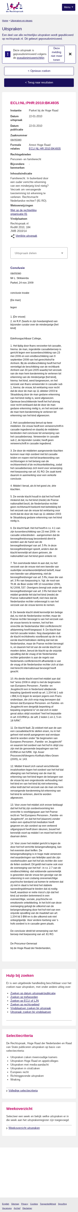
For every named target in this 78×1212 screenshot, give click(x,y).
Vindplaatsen (18, 218)
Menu (67, 7)
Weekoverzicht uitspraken (24, 1127)
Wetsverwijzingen (21, 205)
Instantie (15, 110)
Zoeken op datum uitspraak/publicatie (33, 993)
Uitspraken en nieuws (21, 20)
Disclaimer (27, 1208)
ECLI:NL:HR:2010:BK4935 (45, 148)
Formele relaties (15, 146)
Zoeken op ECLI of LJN (24, 1000)
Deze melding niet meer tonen (56, 54)
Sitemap (15, 1204)
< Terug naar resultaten (39, 82)
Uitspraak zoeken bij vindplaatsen (30, 1011)
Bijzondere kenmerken (17, 165)
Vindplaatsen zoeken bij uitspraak (30, 1008)
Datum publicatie (16, 127)
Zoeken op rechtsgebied (24, 1004)
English (5, 1204)
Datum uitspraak (16, 118)
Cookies (34, 1204)
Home (5, 20)
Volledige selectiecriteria (23, 1090)
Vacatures (7, 1208)
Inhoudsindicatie (21, 173)
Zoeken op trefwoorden (24, 997)
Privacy (24, 1204)
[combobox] (39, 253)
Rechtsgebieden (20, 154)
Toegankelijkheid (48, 1204)
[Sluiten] (70, 54)
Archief (17, 1208)
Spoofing (62, 1204)
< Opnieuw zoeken (39, 70)
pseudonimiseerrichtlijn (30, 57)
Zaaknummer (18, 135)
